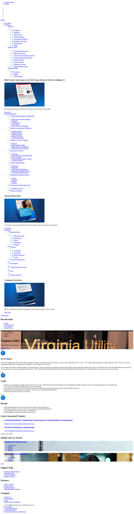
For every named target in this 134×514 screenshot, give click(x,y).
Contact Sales (5, 315)
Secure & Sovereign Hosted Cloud (20, 185)
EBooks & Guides (19, 236)
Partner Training (9, 484)
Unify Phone (15, 124)
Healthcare (17, 30)
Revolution (15, 167)
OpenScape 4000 (17, 134)
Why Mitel (7, 23)
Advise (14, 178)
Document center (9, 473)
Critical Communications (17, 162)
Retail (15, 45)
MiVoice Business (17, 131)
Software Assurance (16, 190)
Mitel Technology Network (12, 489)
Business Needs (12, 47)
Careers (16, 257)
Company (13, 247)
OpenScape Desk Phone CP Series (22, 159)
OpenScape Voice (17, 133)
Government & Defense (21, 39)
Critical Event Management (19, 169)
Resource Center (15, 232)
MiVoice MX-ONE (17, 136)
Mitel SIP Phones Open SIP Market (22, 155)
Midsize (16, 74)
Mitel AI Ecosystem (19, 53)
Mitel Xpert (15, 166)
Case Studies (14, 263)
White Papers (18, 238)
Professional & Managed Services (20, 175)
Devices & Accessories (16, 150)
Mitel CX (14, 143)
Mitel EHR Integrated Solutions (21, 171)
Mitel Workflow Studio (18, 145)
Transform (15, 179)
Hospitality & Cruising (20, 41)
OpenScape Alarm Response (20, 172)
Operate (14, 181)
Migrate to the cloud (19, 64)
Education (17, 32)
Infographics (17, 242)
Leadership (17, 253)
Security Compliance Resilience (23, 57)
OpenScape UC (16, 122)
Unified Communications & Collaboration (22, 116)
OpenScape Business (18, 138)
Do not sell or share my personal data (15, 511)
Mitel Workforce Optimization (20, 147)
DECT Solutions (16, 157)
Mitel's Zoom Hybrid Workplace (21, 119)
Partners (6, 4)
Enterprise (17, 72)
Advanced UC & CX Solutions (19, 140)
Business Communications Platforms (20, 128)
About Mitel (17, 251)
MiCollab (14, 121)
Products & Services (10, 114)
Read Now (7, 112)
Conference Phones (17, 160)
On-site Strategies (19, 62)
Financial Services (19, 37)
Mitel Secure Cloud (17, 188)
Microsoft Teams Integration (20, 126)
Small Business (18, 76)
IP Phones (14, 154)
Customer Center (9, 2)
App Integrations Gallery (21, 66)
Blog (11, 271)
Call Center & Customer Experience (24, 55)
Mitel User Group (9, 476)
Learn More (7, 228)
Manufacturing (18, 43)
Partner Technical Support (11, 471)
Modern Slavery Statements (12, 502)
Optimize (14, 183)
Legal (6, 500)
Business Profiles (13, 68)
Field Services (18, 34)
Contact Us (7, 497)
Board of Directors (19, 255)
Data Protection (8, 498)
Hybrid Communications (21, 51)
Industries (11, 26)
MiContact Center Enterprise (20, 148)
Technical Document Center (18, 267)
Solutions (7, 25)
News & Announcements (17, 259)
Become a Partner (9, 487)
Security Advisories (15, 275)
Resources (7, 230)
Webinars (16, 244)
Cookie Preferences (10, 510)
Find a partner (8, 486)
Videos (16, 240)
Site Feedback (8, 507)
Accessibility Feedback (11, 508)
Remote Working (19, 60)
